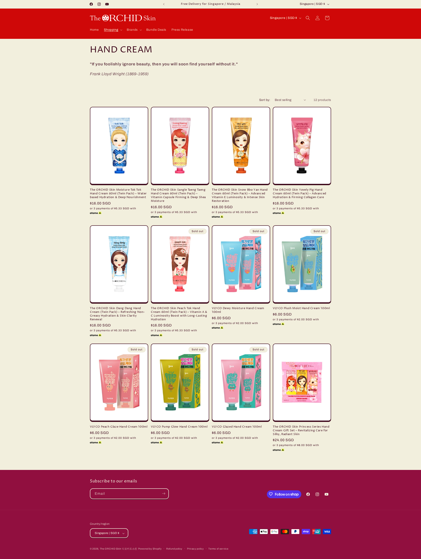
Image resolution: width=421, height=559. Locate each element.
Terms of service (218, 548)
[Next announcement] (257, 4)
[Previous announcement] (164, 4)
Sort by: (264, 100)
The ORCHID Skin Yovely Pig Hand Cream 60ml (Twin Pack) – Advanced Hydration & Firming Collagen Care (299, 193)
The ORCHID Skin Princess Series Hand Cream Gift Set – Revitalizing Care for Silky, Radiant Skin (301, 430)
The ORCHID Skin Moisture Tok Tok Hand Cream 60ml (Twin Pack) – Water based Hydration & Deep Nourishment (118, 193)
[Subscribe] (163, 493)
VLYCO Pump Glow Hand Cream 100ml (179, 427)
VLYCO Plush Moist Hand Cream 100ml (301, 308)
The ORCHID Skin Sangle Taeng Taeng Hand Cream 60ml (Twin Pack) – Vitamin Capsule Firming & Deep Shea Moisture (178, 195)
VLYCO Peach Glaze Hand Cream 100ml (118, 427)
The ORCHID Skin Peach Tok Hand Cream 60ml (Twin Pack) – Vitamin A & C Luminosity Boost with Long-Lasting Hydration (179, 313)
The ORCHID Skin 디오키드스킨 (118, 549)
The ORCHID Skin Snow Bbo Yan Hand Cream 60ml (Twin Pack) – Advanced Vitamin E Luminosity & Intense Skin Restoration (240, 195)
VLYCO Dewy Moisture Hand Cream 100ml (238, 310)
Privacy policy (195, 548)
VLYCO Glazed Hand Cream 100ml (237, 427)
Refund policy (174, 548)
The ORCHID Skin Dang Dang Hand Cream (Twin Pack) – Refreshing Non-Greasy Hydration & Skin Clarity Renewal (117, 313)
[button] (112, 29)
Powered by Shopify (150, 549)
